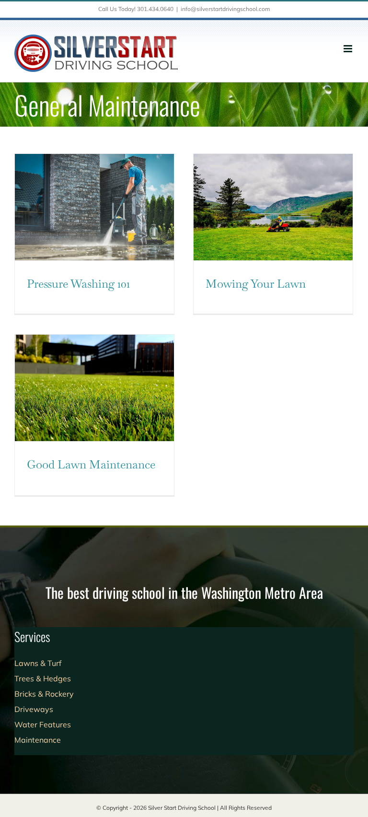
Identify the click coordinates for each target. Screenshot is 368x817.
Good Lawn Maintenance (91, 464)
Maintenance (37, 740)
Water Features (42, 724)
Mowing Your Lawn (256, 283)
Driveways (33, 709)
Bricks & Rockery (44, 694)
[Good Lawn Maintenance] (94, 388)
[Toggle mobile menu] (349, 49)
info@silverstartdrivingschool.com (225, 8)
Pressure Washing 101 (78, 283)
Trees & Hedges (42, 678)
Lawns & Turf (37, 663)
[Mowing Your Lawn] (273, 207)
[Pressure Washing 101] (94, 207)
